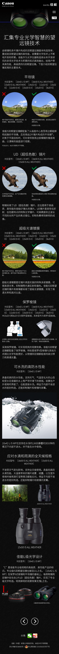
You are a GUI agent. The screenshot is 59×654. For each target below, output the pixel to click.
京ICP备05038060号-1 (17, 646)
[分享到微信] (29, 635)
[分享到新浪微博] (35, 635)
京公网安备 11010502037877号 (39, 646)
